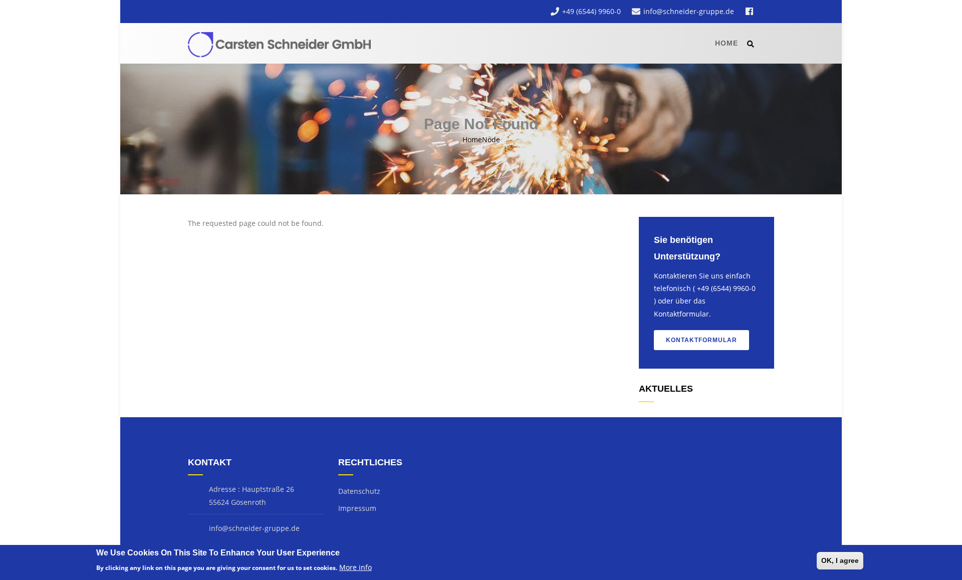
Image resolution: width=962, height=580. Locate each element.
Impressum (357, 508)
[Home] (282, 43)
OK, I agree (840, 560)
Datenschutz (359, 491)
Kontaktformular (701, 340)
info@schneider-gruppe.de (688, 11)
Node (491, 139)
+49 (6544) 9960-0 (591, 11)
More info (355, 567)
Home (726, 43)
